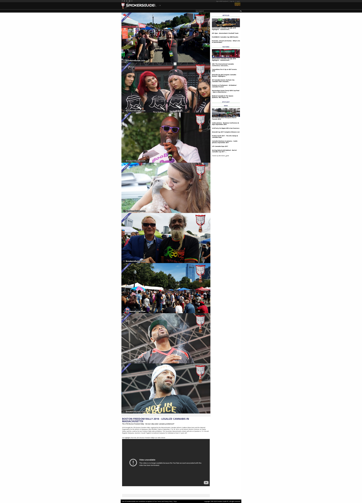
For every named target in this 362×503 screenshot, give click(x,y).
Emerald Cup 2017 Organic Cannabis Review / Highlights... (224, 75)
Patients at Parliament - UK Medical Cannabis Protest (224, 86)
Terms (159, 501)
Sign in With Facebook (222, 1)
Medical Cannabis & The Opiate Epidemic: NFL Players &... (222, 96)
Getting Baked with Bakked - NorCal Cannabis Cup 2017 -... (224, 151)
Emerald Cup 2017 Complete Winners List (226, 132)
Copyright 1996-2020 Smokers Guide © (216, 501)
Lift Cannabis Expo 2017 (220, 146)
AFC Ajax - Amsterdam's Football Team (225, 33)
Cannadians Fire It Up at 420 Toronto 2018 (224, 70)
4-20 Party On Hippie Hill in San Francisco (225, 128)
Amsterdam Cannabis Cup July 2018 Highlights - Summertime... (224, 28)
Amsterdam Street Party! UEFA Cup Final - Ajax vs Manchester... (225, 91)
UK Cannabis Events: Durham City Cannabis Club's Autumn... (223, 80)
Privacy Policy (168, 501)
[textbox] (217, 11)
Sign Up (232, 1)
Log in (238, 1)
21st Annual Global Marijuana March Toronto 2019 (224, 118)
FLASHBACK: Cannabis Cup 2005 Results (225, 37)
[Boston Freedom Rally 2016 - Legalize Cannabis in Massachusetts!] (165, 37)
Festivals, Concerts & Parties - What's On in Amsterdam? (226, 41)
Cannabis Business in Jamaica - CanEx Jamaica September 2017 (224, 141)
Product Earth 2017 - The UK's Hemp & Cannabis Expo (225, 136)
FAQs (175, 501)
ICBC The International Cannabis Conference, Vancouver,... (223, 64)
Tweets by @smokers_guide (220, 156)
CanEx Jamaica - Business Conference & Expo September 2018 (225, 123)
